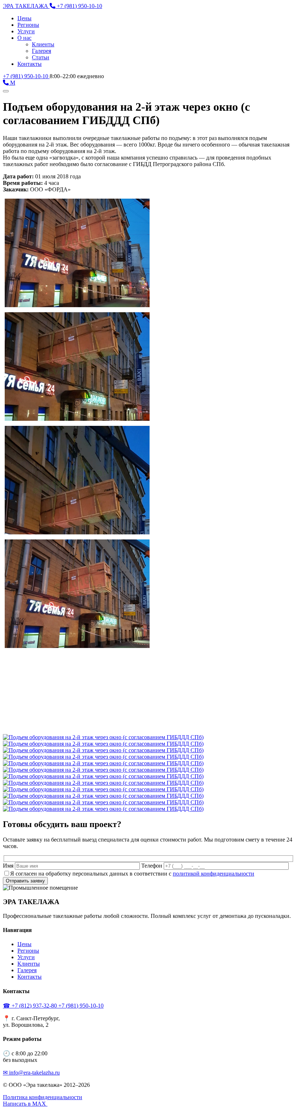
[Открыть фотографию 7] (103, 776)
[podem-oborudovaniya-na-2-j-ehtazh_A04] (77, 646)
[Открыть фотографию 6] (103, 770)
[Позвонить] (6, 83)
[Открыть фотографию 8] (103, 783)
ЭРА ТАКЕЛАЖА (26, 6)
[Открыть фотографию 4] (103, 757)
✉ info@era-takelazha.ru (31, 1072)
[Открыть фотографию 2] (103, 744)
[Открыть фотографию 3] (103, 750)
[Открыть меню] (6, 91)
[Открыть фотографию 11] (103, 802)
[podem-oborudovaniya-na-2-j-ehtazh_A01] (77, 305)
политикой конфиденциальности (213, 873)
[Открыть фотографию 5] (103, 763)
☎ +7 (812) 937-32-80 (30, 1006)
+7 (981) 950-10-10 (26, 76)
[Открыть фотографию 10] (103, 796)
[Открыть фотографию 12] (103, 809)
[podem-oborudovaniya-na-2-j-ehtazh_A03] (77, 532)
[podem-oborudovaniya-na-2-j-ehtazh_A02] (77, 419)
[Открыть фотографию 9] (103, 789)
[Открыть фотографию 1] (103, 737)
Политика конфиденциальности (42, 1097)
